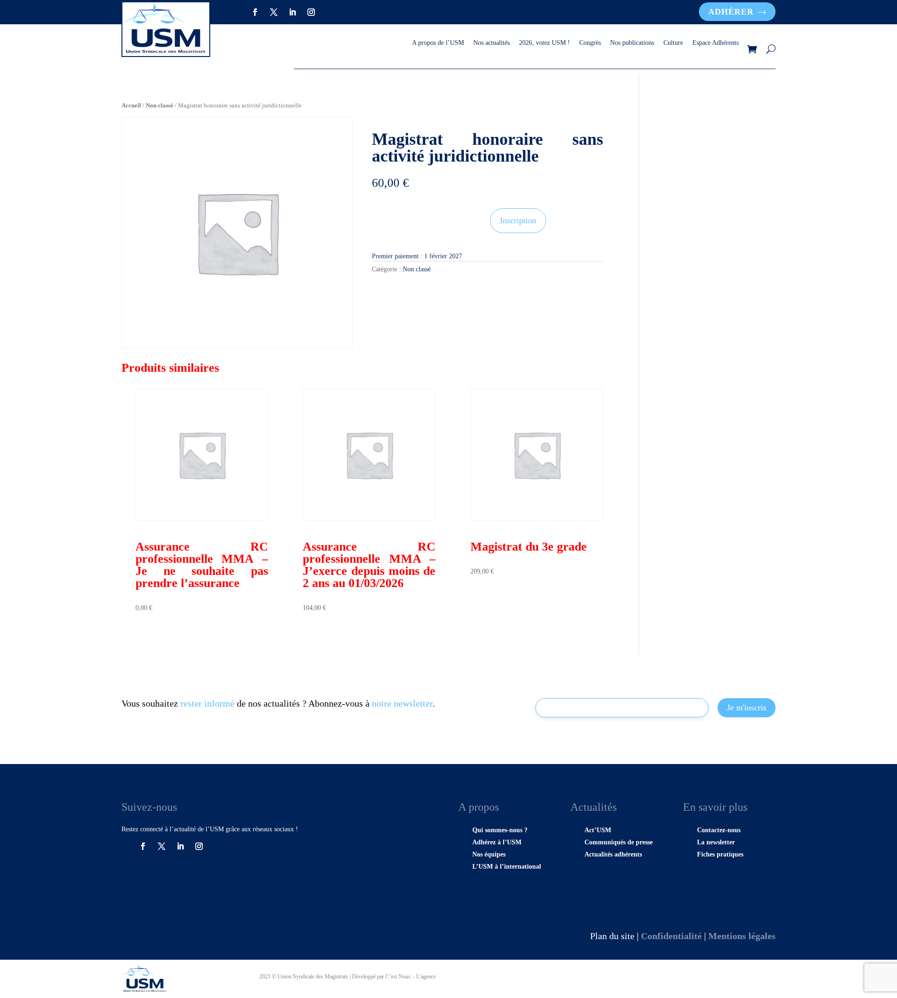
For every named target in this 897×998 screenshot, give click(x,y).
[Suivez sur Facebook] (255, 12)
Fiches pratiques (720, 854)
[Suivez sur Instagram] (311, 12)
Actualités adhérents (613, 854)
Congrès (590, 43)
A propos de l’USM (438, 43)
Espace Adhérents (715, 43)
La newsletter (716, 842)
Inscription (518, 220)
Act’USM (597, 830)
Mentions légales (742, 936)
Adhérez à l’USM (496, 842)
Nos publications (632, 43)
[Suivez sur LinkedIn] (292, 12)
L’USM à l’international (506, 866)
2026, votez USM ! (544, 43)
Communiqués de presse (618, 842)
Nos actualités (491, 43)
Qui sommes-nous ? (499, 830)
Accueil (131, 105)
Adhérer (731, 11)
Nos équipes (488, 854)
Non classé (159, 105)
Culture (673, 43)
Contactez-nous (718, 830)
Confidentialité (671, 936)
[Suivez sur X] (273, 12)
